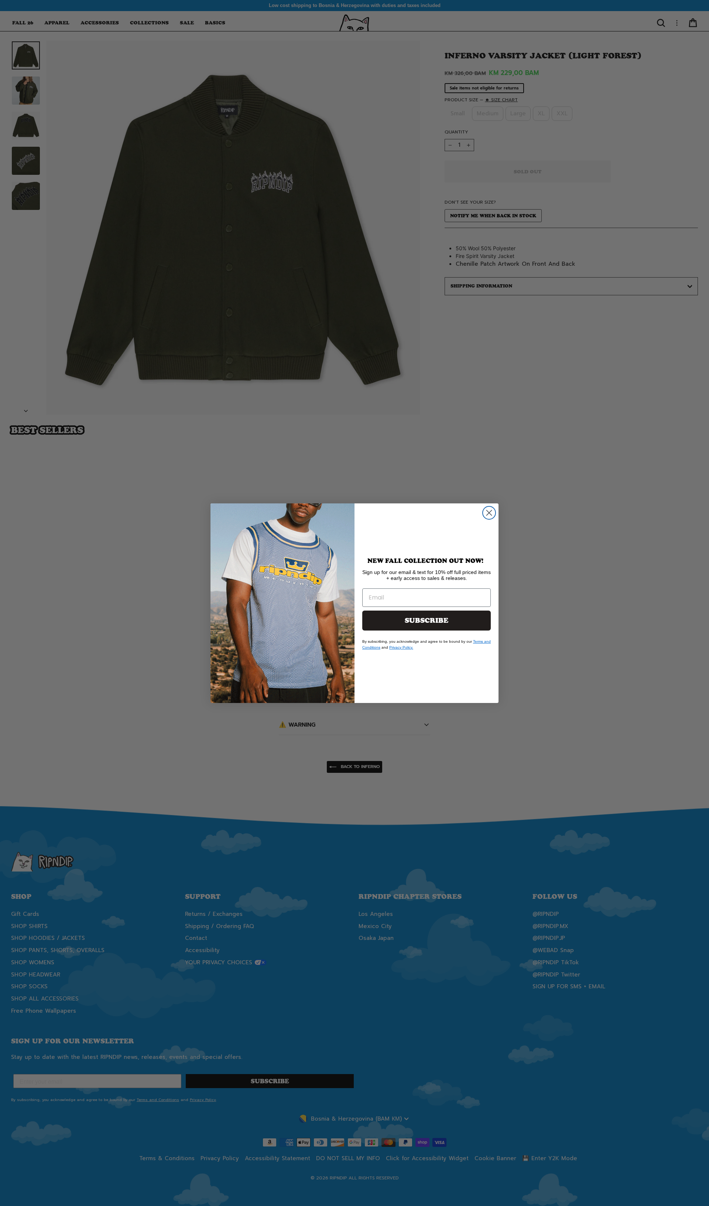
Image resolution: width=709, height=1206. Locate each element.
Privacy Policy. (401, 647)
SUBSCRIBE (426, 620)
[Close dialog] (489, 512)
